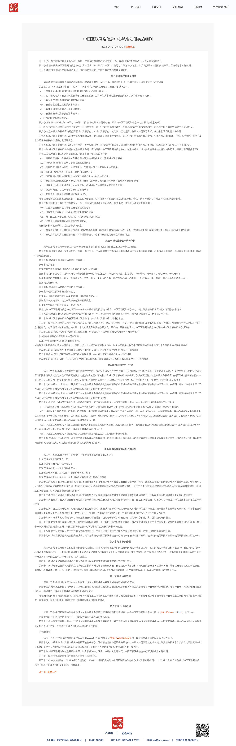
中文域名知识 (220, 7)
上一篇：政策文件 (48, 671)
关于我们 (135, 7)
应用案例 (177, 7)
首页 (117, 7)
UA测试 (197, 7)
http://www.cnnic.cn (171, 612)
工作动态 (156, 7)
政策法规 (130, 46)
